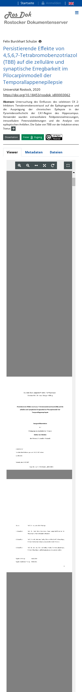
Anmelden (52, 3)
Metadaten (34, 152)
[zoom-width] (36, 165)
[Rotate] (52, 165)
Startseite (27, 3)
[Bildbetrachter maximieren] (68, 165)
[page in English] (69, 3)
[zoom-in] (19, 165)
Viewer (12, 152)
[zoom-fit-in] (44, 165)
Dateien (56, 152)
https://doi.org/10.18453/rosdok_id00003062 (36, 95)
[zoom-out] (28, 165)
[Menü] (76, 12)
